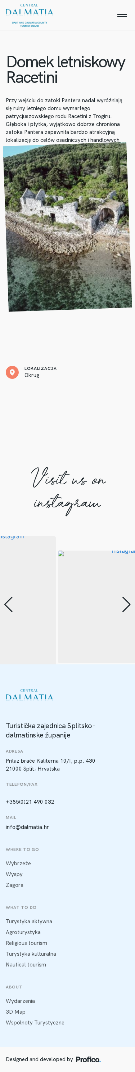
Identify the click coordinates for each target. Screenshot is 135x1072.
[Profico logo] (88, 1059)
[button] (8, 605)
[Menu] (122, 15)
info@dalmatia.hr (27, 827)
